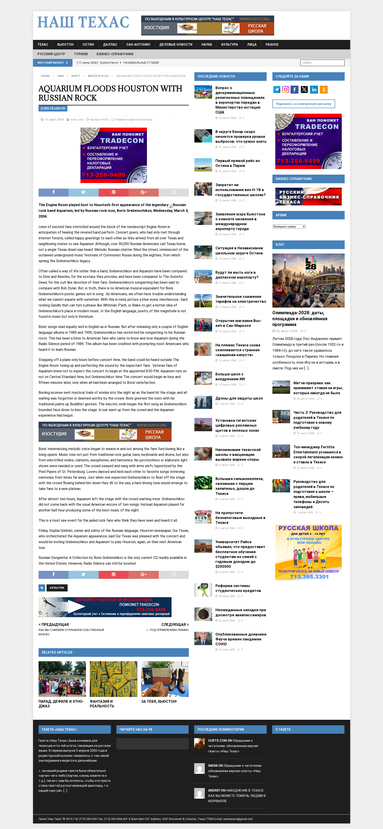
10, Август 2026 (227, 384)
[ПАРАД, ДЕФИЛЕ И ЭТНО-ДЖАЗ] (62, 679)
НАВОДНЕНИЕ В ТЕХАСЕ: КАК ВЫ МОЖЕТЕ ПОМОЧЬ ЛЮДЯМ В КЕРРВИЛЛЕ (237, 795)
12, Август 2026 (227, 331)
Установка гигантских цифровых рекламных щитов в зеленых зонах (237, 425)
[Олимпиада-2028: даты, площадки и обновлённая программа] (308, 281)
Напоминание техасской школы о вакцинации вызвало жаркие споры (238, 454)
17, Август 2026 (227, 282)
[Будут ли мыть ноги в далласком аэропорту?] (203, 276)
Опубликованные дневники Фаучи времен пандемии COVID (240, 639)
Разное (272, 44)
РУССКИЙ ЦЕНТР (51, 54)
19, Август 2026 (227, 200)
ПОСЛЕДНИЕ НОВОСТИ (216, 76)
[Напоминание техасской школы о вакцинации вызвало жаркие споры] (203, 453)
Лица (252, 44)
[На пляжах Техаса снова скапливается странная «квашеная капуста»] (203, 349)
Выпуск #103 (99, 119)
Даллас (110, 44)
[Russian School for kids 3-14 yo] (308, 552)
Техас (42, 44)
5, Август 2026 (227, 528)
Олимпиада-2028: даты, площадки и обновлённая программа (299, 318)
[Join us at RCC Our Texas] (207, 25)
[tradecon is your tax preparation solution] (105, 607)
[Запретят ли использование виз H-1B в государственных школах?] (203, 189)
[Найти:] (322, 62)
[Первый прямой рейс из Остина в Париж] (203, 165)
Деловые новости (175, 44)
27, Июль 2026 (227, 620)
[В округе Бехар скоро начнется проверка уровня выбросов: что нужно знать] (203, 135)
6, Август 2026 (227, 435)
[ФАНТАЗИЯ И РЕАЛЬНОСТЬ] (113, 679)
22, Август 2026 (227, 117)
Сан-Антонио (138, 44)
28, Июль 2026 (227, 596)
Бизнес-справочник (115, 54)
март (75, 76)
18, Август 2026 (227, 234)
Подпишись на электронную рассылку (303, 103)
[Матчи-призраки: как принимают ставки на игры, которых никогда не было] (281, 387)
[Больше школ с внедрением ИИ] (203, 378)
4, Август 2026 (227, 571)
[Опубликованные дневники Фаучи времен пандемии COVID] (203, 638)
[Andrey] (199, 796)
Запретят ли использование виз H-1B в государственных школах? (240, 190)
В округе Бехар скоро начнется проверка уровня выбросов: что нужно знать (241, 136)
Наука (206, 44)
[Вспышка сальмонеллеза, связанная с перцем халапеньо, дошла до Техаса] (203, 483)
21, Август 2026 (227, 146)
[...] (306, 368)
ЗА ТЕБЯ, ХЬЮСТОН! (159, 701)
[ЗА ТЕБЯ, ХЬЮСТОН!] (165, 679)
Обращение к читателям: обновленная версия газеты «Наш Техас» (233, 746)
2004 (60, 76)
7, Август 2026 (227, 403)
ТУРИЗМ (81, 54)
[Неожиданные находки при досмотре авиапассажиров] (203, 614)
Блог (280, 245)
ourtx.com (76, 119)
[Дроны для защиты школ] (203, 402)
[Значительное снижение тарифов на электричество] (203, 300)
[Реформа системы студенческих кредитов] (203, 590)
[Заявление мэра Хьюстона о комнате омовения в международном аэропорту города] (203, 218)
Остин (88, 44)
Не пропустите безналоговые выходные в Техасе (240, 518)
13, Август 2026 (227, 306)
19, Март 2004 (54, 119)
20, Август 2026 (287, 331)
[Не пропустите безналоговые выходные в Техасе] (203, 517)
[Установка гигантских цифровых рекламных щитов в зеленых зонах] (203, 424)
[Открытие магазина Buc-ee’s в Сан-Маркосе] (203, 325)
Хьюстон (65, 44)
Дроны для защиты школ (239, 398)
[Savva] (199, 771)
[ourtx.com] (199, 746)
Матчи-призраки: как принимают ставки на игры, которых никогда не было (318, 388)
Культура (229, 44)
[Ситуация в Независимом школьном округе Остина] (203, 252)
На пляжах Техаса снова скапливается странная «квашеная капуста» (237, 350)
